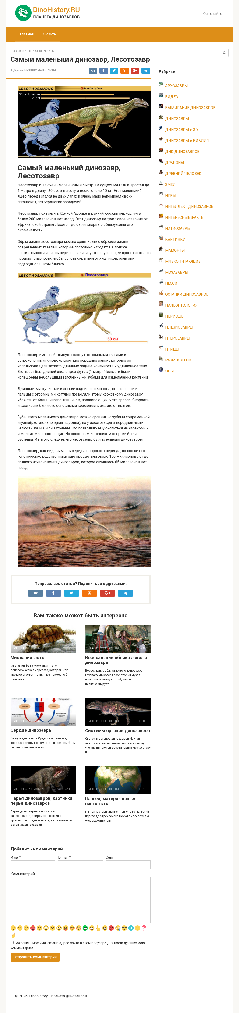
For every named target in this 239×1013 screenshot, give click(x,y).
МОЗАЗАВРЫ (176, 272)
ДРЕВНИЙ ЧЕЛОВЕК (183, 173)
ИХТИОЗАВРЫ (178, 228)
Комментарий (23, 874)
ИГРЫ (170, 195)
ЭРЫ (169, 371)
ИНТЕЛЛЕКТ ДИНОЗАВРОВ (189, 206)
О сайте (49, 34)
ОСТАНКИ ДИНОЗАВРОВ (186, 294)
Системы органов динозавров (117, 730)
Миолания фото (27, 657)
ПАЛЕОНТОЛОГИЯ (181, 305)
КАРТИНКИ (175, 239)
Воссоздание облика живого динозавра (116, 660)
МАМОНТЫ (175, 250)
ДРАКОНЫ (174, 162)
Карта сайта (212, 14)
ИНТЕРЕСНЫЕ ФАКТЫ (40, 70)
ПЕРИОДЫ (175, 316)
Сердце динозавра (31, 730)
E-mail (64, 857)
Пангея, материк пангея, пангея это (111, 801)
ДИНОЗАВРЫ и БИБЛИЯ (187, 140)
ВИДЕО (171, 97)
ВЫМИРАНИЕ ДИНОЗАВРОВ (190, 108)
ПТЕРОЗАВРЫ (177, 338)
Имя (16, 857)
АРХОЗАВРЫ (176, 86)
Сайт (110, 857)
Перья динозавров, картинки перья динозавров (41, 801)
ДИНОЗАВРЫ (177, 119)
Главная (27, 34)
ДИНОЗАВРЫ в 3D (181, 130)
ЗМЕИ (170, 184)
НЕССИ (171, 283)
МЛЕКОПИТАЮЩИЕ (182, 261)
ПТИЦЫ (172, 349)
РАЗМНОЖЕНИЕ (179, 360)
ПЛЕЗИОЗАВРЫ (179, 327)
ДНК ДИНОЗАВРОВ (182, 151)
